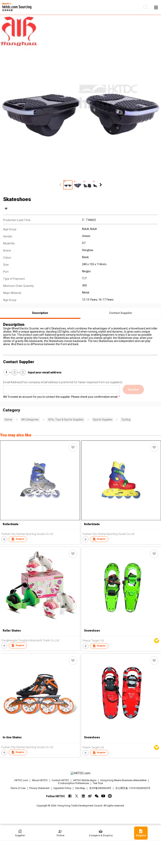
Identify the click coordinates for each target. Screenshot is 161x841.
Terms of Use (18, 788)
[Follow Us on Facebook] (70, 796)
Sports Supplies (102, 419)
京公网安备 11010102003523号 (132, 788)
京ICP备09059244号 (100, 788)
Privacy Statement (39, 788)
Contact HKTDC (60, 780)
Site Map (80, 788)
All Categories (30, 419)
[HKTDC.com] (80, 773)
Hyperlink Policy (62, 788)
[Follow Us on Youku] (110, 796)
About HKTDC (40, 780)
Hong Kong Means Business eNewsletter (123, 780)
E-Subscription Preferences (73, 783)
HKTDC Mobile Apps (84, 780)
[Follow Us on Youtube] (103, 796)
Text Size (98, 783)
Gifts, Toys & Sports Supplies (65, 419)
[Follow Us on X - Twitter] (76, 796)
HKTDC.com (21, 780)
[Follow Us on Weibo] (90, 796)
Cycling (126, 419)
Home (8, 419)
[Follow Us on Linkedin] (83, 796)
